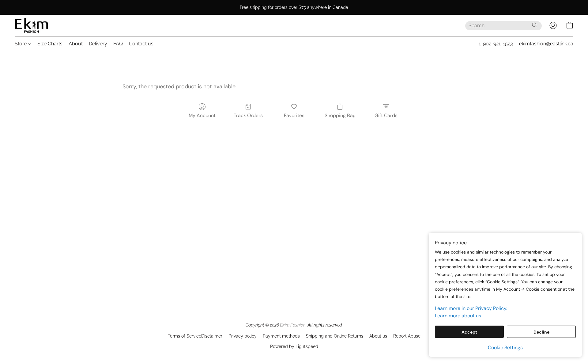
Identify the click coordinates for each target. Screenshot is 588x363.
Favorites (294, 115)
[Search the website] (534, 25)
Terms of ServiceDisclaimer (195, 336)
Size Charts (49, 44)
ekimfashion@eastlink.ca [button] (546, 44)
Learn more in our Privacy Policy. (471, 308)
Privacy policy (242, 336)
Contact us (141, 44)
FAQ (118, 44)
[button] (31, 25)
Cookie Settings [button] (505, 347)
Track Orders (248, 115)
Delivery (98, 44)
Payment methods (281, 336)
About (76, 44)
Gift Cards (386, 115)
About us (378, 336)
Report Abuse (406, 336)
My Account (202, 115)
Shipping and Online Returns (334, 336)
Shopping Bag (340, 115)
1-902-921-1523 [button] (496, 44)
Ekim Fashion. (293, 325)
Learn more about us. (458, 315)
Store (21, 44)
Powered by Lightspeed (294, 346)
